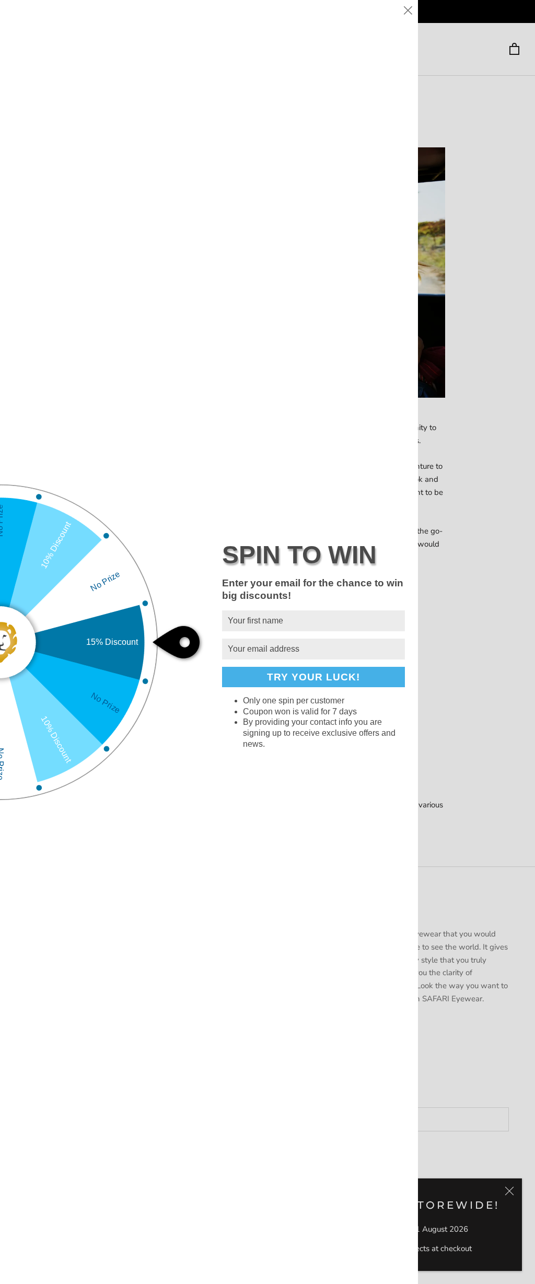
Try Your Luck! (313, 677)
